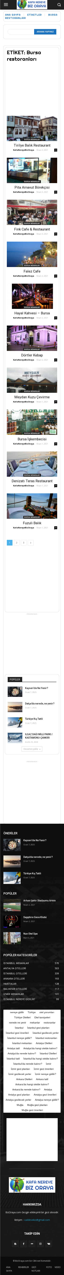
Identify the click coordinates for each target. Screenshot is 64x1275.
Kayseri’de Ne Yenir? (36, 688)
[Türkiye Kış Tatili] (15, 722)
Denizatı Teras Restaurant (32, 481)
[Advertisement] (32, 86)
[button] (59, 5)
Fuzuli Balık (32, 523)
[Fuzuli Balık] (32, 506)
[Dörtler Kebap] (32, 338)
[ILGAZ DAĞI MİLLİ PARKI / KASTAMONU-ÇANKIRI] (15, 738)
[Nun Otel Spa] (12, 938)
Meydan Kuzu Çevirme (32, 397)
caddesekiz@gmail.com (37, 1219)
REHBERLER (23, 1267)
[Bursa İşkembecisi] (32, 422)
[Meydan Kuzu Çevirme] (32, 380)
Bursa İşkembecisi (32, 439)
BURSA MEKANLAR (32, 139)
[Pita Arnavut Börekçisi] (32, 170)
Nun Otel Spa (30, 933)
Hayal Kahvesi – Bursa (32, 313)
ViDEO (58, 1267)
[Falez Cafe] (32, 254)
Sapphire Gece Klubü (35, 917)
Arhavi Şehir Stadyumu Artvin (39, 900)
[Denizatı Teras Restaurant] (32, 464)
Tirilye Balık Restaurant (32, 145)
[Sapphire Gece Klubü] (12, 922)
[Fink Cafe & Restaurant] (32, 212)
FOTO (49, 1267)
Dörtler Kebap (32, 355)
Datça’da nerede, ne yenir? (39, 703)
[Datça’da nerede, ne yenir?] (15, 707)
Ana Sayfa (13, 14)
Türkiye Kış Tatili (34, 718)
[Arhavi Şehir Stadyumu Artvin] (12, 905)
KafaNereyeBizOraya (23, 150)
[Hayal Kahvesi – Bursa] (32, 296)
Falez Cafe (32, 271)
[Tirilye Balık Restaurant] (32, 128)
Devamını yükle (31, 748)
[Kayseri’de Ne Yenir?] (15, 692)
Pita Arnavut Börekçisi (32, 187)
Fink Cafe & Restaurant (32, 229)
